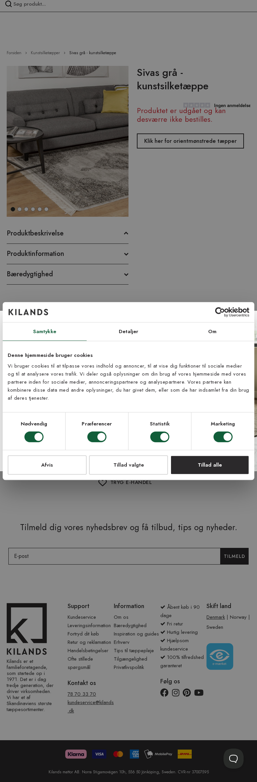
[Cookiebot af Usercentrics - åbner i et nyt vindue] (220, 312)
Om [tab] (212, 331)
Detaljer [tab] (129, 331)
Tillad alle (210, 465)
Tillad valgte (128, 465)
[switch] (96, 437)
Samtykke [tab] (44, 331)
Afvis (47, 465)
